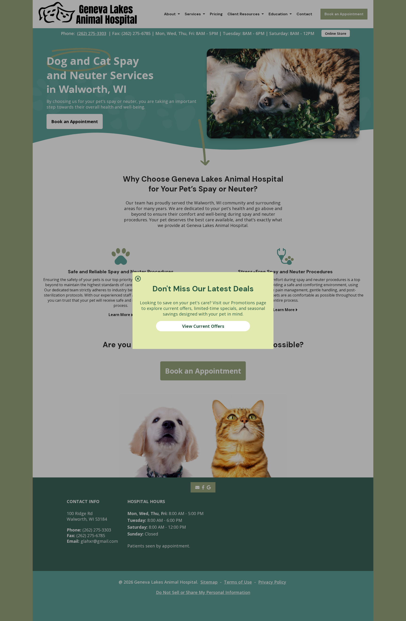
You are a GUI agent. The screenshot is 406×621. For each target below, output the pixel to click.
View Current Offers (203, 326)
